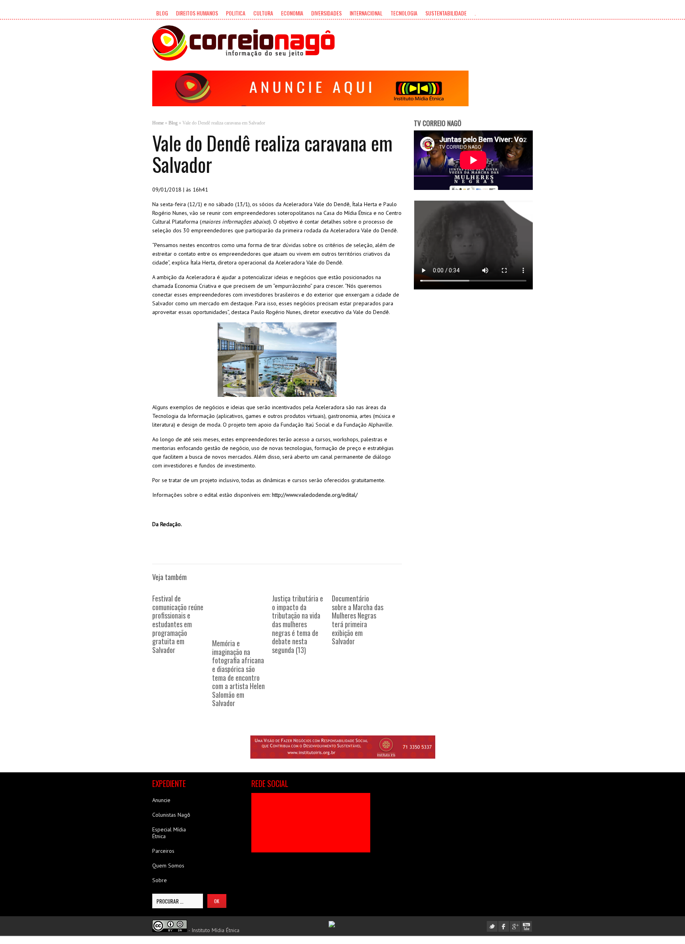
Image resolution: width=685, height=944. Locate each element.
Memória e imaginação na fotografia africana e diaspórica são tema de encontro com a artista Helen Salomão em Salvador (238, 673)
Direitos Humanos (197, 13)
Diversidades (326, 13)
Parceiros (163, 850)
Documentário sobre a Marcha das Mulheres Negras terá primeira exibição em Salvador (357, 619)
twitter (492, 926)
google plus (515, 926)
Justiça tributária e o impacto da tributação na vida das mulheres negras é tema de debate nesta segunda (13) (297, 624)
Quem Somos (168, 865)
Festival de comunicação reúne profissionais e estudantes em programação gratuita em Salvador (177, 624)
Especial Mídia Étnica (169, 833)
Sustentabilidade (446, 13)
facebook (503, 926)
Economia (292, 13)
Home (158, 123)
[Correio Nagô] (243, 43)
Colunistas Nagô (171, 814)
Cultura (263, 13)
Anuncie (161, 800)
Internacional (366, 13)
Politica (235, 13)
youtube (526, 926)
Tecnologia (403, 13)
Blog (162, 13)
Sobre (159, 880)
